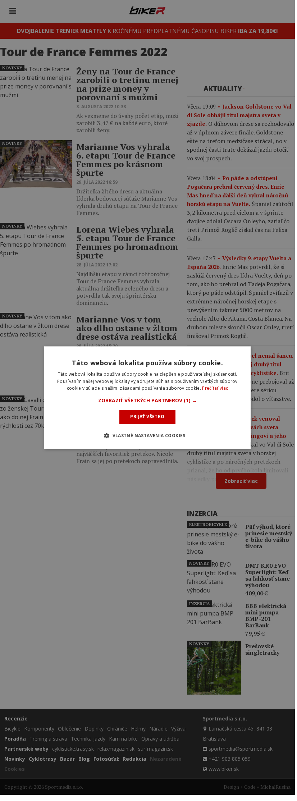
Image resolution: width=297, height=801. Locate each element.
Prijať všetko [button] (147, 417)
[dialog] (147, 397)
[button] (147, 401)
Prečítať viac (215, 388)
